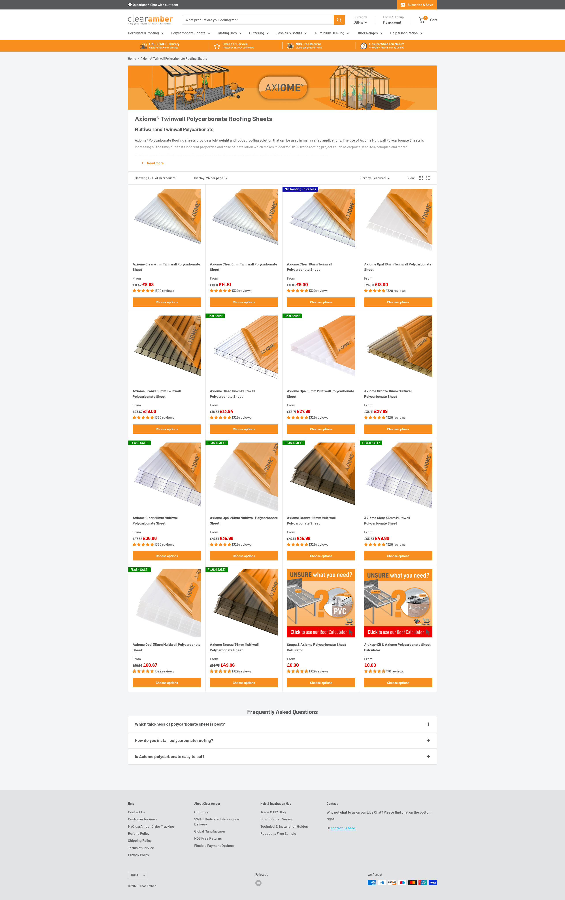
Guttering (256, 33)
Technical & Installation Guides (284, 826)
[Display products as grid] (421, 178)
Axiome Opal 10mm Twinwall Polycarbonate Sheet (397, 267)
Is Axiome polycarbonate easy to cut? (170, 756)
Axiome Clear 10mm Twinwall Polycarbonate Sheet (309, 267)
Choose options (167, 302)
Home (132, 58)
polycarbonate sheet (303, 156)
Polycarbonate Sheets (188, 33)
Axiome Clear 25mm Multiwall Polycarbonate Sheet (156, 520)
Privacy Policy (138, 855)
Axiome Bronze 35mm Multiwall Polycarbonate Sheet (234, 647)
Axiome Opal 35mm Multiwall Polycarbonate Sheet (167, 647)
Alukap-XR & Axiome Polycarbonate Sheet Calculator (397, 647)
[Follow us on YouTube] (258, 883)
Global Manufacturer (210, 831)
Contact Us (136, 812)
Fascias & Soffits (289, 33)
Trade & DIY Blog (273, 812)
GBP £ (134, 875)
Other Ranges (367, 33)
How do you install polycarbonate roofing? (174, 740)
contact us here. (343, 828)
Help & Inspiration (404, 33)
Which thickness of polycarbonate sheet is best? (180, 723)
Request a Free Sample (278, 833)
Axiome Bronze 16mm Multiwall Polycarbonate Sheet (388, 393)
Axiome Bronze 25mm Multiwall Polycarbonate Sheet (311, 520)
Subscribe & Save (420, 5)
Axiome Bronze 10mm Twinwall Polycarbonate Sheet (157, 393)
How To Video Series (276, 819)
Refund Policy (138, 833)
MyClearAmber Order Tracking (151, 826)
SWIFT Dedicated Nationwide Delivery (216, 821)
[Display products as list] (428, 178)
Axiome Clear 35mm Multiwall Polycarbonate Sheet (387, 520)
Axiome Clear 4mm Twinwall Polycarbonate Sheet (166, 267)
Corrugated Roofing (143, 33)
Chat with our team (164, 5)
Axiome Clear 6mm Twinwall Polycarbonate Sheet (243, 267)
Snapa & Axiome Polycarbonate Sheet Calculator (316, 647)
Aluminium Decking (329, 33)
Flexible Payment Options (214, 845)
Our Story (201, 812)
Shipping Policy (140, 840)
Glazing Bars (227, 33)
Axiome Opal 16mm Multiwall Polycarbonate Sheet (320, 393)
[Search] (339, 20)
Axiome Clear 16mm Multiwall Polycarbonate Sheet (232, 393)
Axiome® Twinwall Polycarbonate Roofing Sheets (174, 58)
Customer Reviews (142, 819)
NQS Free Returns (208, 838)
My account (392, 22)
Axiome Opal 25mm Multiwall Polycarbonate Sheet (244, 520)
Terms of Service (141, 848)
